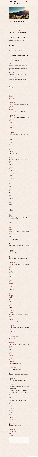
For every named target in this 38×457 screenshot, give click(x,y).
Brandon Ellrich (12, 423)
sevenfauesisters (14, 132)
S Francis (13, 325)
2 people (12, 106)
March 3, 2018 (13, 139)
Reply (10, 107)
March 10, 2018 (12, 198)
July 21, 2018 (12, 349)
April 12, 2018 (11, 269)
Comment (27, 442)
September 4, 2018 (12, 373)
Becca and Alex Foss (12, 157)
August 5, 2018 (11, 355)
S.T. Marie (11, 256)
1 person (12, 119)
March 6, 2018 (12, 164)
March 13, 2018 (11, 204)
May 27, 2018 (12, 319)
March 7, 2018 (13, 170)
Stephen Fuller (11, 312)
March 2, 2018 (11, 96)
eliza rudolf (11, 180)
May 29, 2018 (13, 326)
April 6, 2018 (11, 257)
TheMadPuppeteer (13, 102)
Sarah (11, 372)
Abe (10, 243)
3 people (11, 233)
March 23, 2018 (12, 251)
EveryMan (11, 215)
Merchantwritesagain (12, 294)
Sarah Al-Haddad (14, 367)
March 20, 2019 (12, 417)
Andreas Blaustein (12, 342)
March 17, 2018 (11, 229)
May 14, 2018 (11, 283)
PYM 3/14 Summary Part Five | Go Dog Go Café (14, 336)
